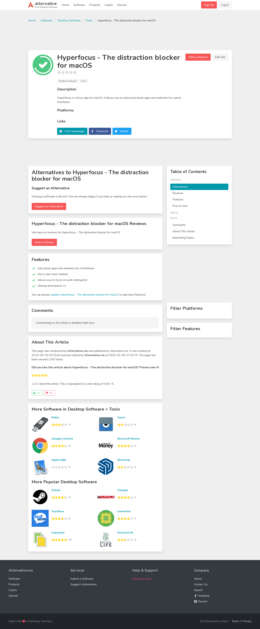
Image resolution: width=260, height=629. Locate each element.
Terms (235, 621)
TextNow (57, 511)
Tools (89, 20)
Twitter (124, 131)
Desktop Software (68, 20)
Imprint (198, 590)
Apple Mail (58, 460)
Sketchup (123, 460)
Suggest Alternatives (83, 584)
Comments (179, 225)
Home (65, 5)
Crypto (109, 5)
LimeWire (124, 511)
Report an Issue (142, 579)
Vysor (121, 417)
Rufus (55, 417)
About (198, 579)
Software (79, 5)
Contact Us (201, 584)
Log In (225, 5)
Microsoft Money (128, 439)
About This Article (183, 231)
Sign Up (209, 5)
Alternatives (180, 187)
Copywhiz (58, 533)
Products (94, 5)
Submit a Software (81, 579)
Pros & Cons (180, 206)
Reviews (177, 193)
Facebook (102, 131)
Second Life (125, 533)
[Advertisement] (130, 36)
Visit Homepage (74, 131)
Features (177, 199)
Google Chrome (62, 439)
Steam (55, 490)
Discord (121, 5)
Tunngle (122, 490)
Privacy (247, 621)
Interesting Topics (183, 238)
